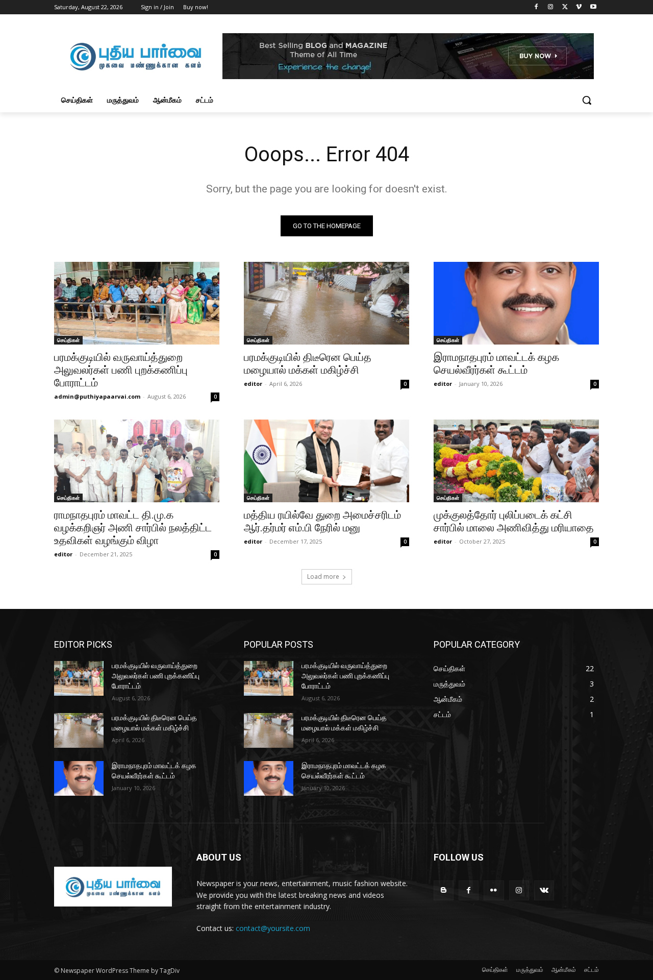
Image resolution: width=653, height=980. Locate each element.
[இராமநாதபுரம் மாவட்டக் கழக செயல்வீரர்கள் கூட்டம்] (516, 303)
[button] (586, 100)
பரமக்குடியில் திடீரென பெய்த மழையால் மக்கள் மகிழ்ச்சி (307, 363)
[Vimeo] (579, 7)
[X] (565, 7)
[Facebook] (536, 7)
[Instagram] (551, 7)
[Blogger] (444, 890)
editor (253, 383)
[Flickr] (494, 890)
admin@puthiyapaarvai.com (97, 396)
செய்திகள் (68, 340)
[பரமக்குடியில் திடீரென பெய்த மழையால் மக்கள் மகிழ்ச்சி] (326, 303)
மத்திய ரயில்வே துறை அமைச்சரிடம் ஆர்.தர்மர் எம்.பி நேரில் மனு (322, 521)
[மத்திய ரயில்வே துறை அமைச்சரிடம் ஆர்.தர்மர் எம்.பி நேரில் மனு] (326, 461)
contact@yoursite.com (273, 928)
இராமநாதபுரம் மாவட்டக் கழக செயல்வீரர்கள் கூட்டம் (496, 363)
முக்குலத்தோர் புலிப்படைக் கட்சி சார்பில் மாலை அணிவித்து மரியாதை (514, 521)
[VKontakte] (544, 890)
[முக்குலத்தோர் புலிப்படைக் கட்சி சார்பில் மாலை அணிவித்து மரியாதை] (516, 461)
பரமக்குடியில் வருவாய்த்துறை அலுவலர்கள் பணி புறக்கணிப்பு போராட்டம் (121, 370)
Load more (323, 576)
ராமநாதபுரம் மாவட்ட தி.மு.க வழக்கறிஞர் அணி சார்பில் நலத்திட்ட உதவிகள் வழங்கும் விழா (133, 528)
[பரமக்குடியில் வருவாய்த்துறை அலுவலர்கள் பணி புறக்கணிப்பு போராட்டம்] (136, 303)
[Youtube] (593, 7)
